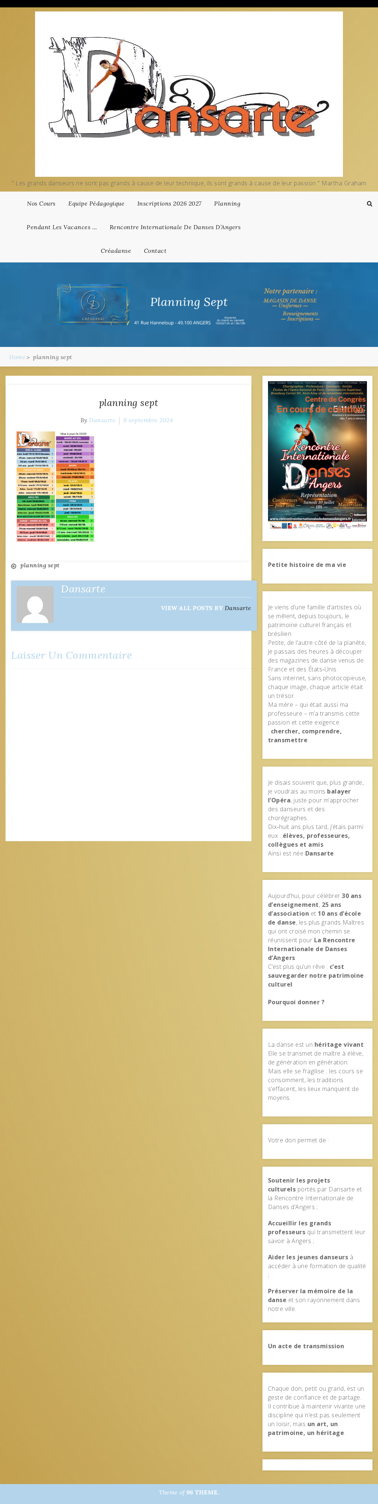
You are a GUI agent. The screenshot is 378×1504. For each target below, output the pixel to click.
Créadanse (116, 250)
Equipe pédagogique (96, 203)
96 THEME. (203, 1492)
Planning (227, 203)
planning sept (128, 403)
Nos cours (41, 203)
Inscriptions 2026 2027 (169, 203)
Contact (155, 250)
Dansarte (102, 420)
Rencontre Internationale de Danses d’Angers (175, 227)
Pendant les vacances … (62, 227)
